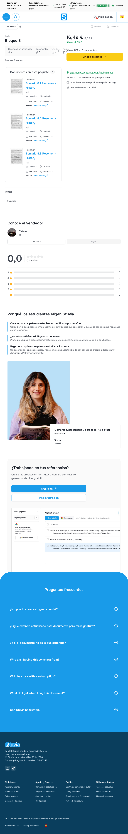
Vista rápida (39, 105)
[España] (20, 26)
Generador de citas (13, 801)
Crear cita (47, 488)
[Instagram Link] (7, 768)
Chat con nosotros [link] (43, 796)
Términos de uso (12, 825)
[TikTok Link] (13, 768)
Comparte (114, 26)
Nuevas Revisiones (104, 796)
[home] (64, 17)
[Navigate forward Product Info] (59, 51)
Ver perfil (36, 241)
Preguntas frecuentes (44, 791)
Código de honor (73, 791)
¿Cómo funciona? (12, 787)
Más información (49, 497)
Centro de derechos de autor (78, 787)
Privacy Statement (31, 825)
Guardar (97, 26)
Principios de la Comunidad (77, 796)
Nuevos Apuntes (103, 791)
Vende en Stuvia (12, 791)
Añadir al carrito (92, 56)
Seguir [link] (93, 241)
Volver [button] (13, 26)
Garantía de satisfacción (46, 787)
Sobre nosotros (11, 796)
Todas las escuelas (104, 787)
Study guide (40, 801)
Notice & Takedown (74, 801)
